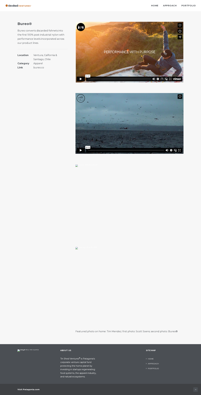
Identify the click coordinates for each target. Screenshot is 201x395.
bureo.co (38, 67)
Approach (170, 5)
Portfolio (188, 5)
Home (154, 5)
